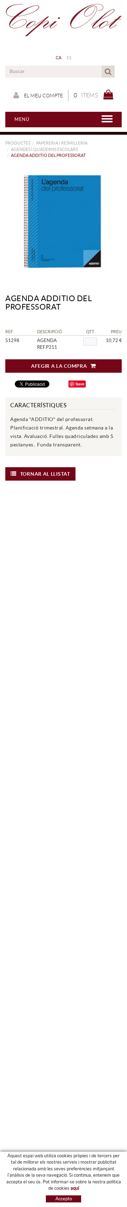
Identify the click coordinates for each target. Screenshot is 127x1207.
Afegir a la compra (59, 366)
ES (69, 57)
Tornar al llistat (45, 474)
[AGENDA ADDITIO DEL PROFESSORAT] (60, 220)
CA (59, 57)
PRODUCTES (17, 143)
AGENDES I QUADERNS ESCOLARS (44, 149)
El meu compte (43, 95)
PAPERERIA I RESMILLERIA (61, 143)
